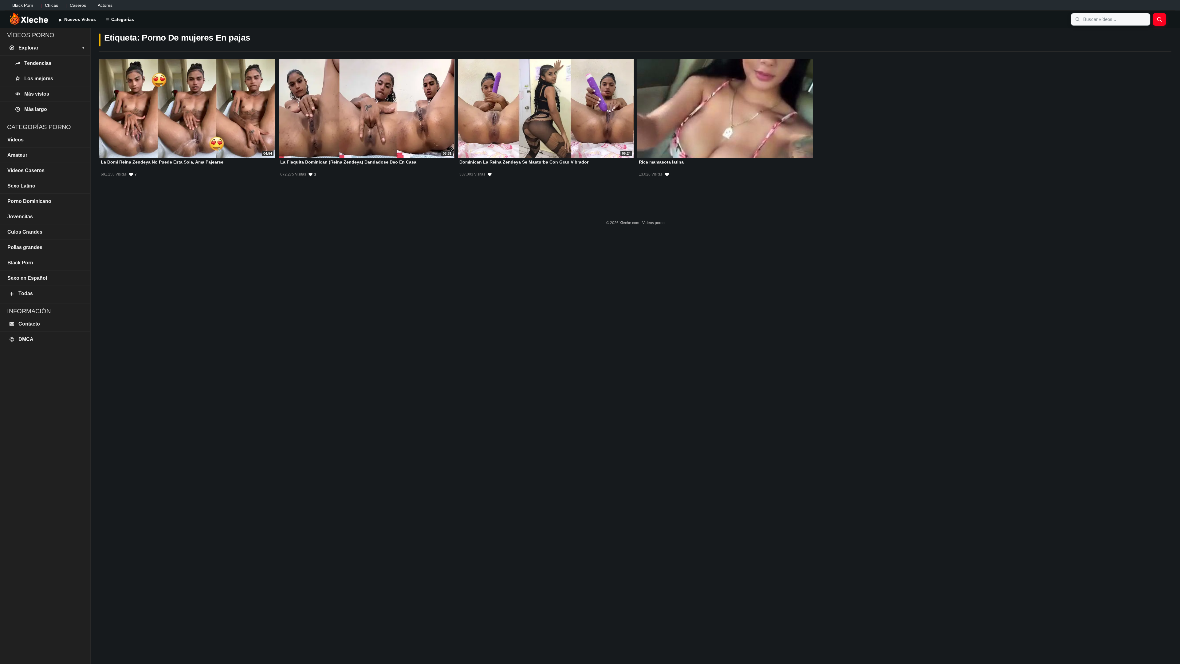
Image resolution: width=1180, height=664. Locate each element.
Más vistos (36, 94)
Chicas (51, 5)
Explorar (51, 47)
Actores (105, 5)
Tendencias (37, 63)
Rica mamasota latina (661, 162)
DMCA (22, 339)
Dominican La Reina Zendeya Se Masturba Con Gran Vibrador (523, 162)
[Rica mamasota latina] (725, 108)
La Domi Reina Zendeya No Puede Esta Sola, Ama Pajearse (162, 162)
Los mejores (38, 78)
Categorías (122, 19)
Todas (21, 293)
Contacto (24, 324)
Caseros (78, 5)
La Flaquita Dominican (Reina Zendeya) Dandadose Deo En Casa (348, 162)
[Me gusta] (490, 174)
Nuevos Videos (79, 19)
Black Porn (22, 5)
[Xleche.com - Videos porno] (29, 19)
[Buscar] (1159, 19)
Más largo (35, 109)
